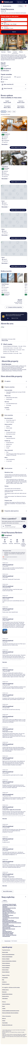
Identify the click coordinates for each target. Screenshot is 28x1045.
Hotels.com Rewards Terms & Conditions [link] (10, 1012)
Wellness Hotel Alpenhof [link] (8, 911)
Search (14, 31)
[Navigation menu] (25, 2)
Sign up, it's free (15, 318)
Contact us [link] (4, 981)
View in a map (5, 340)
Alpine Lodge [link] (5, 924)
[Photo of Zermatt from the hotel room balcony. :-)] (4, 631)
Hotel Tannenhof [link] (6, 909)
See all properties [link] (7, 6)
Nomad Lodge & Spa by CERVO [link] (9, 905)
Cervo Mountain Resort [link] (7, 915)
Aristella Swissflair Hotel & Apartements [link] (11, 922)
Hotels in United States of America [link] (9, 961)
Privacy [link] (3, 1006)
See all (2, 81)
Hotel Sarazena (7, 20)
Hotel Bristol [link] (5, 914)
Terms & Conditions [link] (6, 1004)
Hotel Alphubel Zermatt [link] (8, 932)
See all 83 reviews (5, 70)
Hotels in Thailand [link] (5, 958)
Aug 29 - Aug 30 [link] (7, 102)
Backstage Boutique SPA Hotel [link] (9, 921)
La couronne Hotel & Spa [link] (8, 925)
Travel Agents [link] (5, 998)
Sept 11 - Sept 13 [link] (20, 107)
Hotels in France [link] (5, 969)
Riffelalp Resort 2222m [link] (7, 933)
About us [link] (4, 1018)
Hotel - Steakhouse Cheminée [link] (9, 935)
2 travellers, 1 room (8, 28)
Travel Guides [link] (5, 1022)
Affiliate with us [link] (5, 989)
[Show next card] (26, 42)
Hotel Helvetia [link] (5, 916)
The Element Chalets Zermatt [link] (9, 904)
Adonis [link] (4, 930)
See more (3, 357)
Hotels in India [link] (5, 952)
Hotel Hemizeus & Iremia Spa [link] (9, 908)
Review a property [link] (6, 984)
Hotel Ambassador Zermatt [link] (8, 928)
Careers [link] (3, 1020)
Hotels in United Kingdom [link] (7, 956)
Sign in (8, 318)
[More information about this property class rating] (5, 11)
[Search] (24, 526)
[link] (25, 6)
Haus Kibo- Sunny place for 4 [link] (9, 912)
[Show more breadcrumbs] (2, 941)
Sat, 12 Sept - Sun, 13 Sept (10, 24)
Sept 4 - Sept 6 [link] (7, 107)
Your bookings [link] (5, 977)
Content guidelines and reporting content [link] (10, 1010)
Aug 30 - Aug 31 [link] (20, 102)
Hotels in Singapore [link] (6, 965)
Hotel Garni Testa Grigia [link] (8, 920)
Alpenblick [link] (4, 906)
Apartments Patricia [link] (7, 931)
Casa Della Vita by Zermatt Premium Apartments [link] (10, 918)
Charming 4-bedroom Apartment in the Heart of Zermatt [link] (11, 927)
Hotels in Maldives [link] (5, 967)
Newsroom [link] (4, 991)
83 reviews (4, 537)
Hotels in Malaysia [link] (5, 971)
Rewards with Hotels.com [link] (7, 1024)
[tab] (5, 900)
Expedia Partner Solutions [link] (7, 994)
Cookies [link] (3, 1008)
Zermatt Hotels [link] (7, 940)
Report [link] (5, 558)
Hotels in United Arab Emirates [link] (8, 954)
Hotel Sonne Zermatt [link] (7, 910)
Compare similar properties (15, 307)
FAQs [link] (3, 979)
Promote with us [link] (5, 996)
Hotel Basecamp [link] (6, 936)
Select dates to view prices (18, 147)
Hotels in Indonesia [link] (6, 963)
